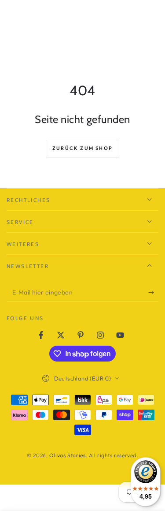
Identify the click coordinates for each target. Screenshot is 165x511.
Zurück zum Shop (82, 148)
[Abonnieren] (153, 292)
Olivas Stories (67, 455)
